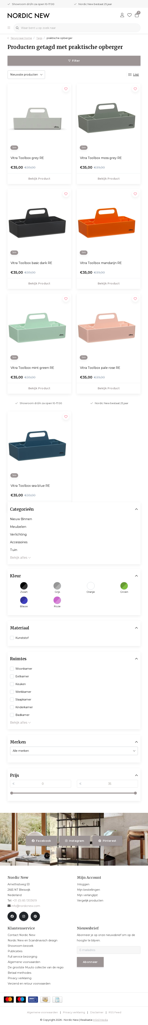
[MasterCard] (9, 999)
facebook (43, 841)
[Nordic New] (29, 15)
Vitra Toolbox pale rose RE (100, 368)
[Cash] (45, 999)
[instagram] (23, 916)
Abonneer (90, 962)
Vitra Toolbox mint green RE (32, 368)
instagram (76, 841)
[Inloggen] (122, 15)
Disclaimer (96, 1012)
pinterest (109, 841)
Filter (76, 60)
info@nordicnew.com (25, 906)
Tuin (13, 550)
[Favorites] (129, 15)
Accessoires (18, 542)
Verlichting (18, 534)
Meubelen (18, 527)
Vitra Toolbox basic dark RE (31, 263)
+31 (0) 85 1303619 (25, 900)
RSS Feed (115, 1012)
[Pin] (33, 999)
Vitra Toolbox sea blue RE (30, 486)
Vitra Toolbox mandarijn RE (101, 263)
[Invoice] (57, 999)
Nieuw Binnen (21, 519)
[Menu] (9, 28)
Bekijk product (39, 178)
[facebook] (12, 916)
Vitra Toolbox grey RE (27, 158)
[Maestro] (21, 999)
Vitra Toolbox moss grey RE (101, 158)
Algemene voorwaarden (42, 1012)
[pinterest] (35, 916)
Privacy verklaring (74, 1012)
